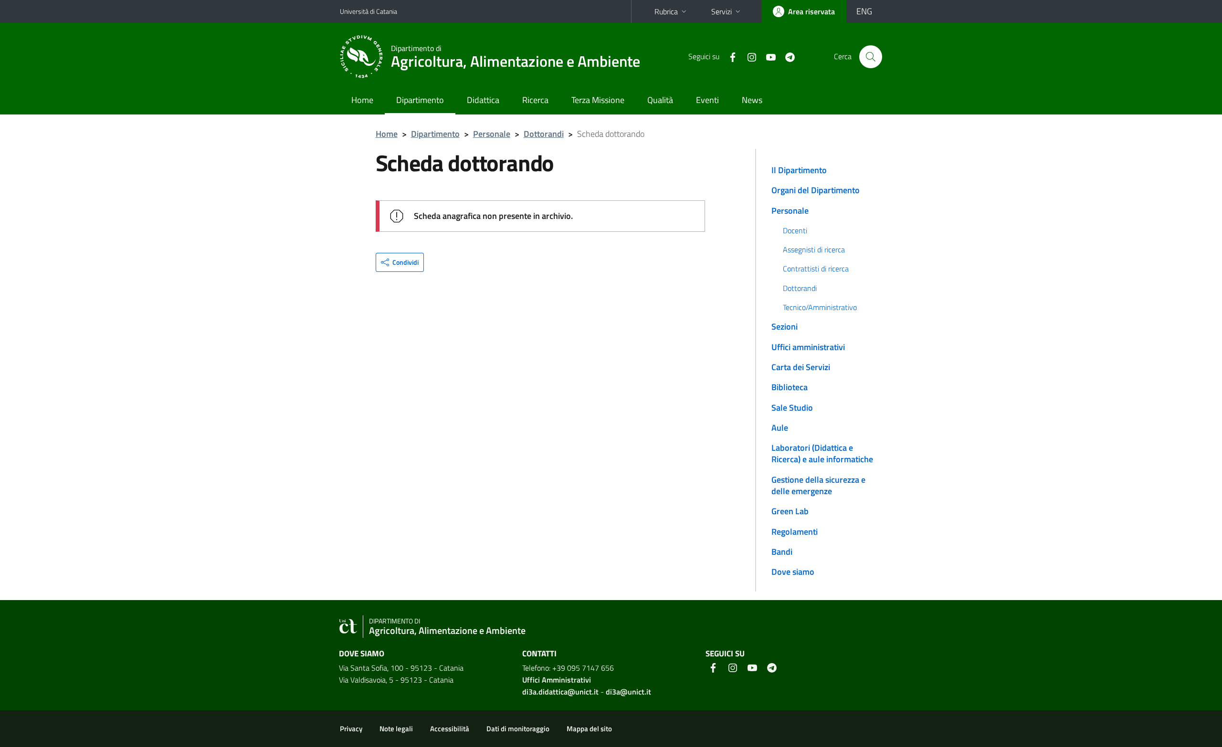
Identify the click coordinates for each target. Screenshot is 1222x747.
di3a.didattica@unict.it (560, 691)
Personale (491, 133)
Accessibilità (449, 728)
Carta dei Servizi (800, 367)
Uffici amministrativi (808, 347)
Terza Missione (597, 99)
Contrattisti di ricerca (816, 268)
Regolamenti (794, 531)
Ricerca (535, 99)
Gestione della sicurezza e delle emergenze (818, 485)
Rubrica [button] (666, 11)
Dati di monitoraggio (517, 728)
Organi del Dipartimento (815, 190)
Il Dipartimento (799, 170)
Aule (779, 427)
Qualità (660, 99)
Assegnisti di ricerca (814, 249)
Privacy (351, 728)
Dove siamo (792, 571)
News (752, 99)
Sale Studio (792, 407)
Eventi (707, 99)
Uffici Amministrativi (556, 679)
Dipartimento (420, 99)
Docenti (795, 230)
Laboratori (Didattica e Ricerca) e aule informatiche (822, 453)
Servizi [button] (721, 11)
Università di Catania (368, 11)
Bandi (781, 551)
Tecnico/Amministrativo (820, 307)
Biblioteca (789, 387)
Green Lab (790, 511)
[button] (400, 262)
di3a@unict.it (628, 691)
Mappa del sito (589, 728)
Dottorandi (544, 133)
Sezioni (784, 326)
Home (362, 99)
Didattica (483, 99)
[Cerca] (870, 56)
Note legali (396, 728)
